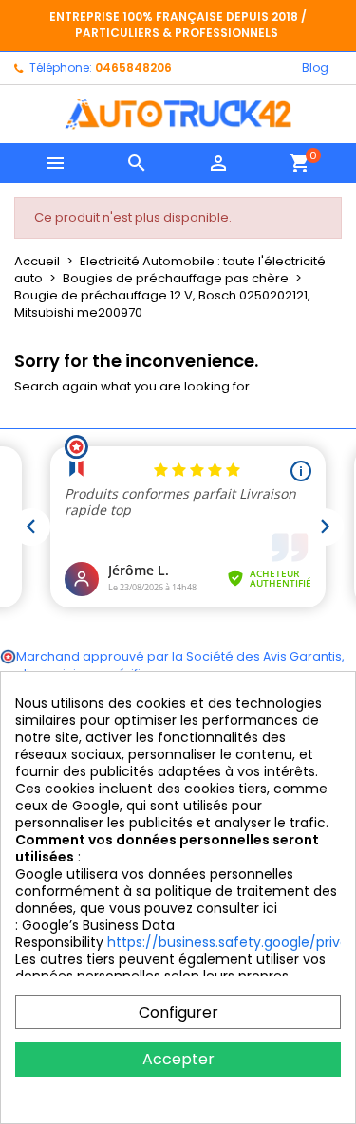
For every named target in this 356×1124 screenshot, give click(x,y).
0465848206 (133, 68)
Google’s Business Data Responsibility (95, 934)
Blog (315, 68)
